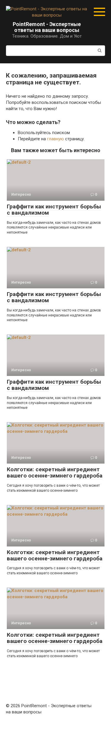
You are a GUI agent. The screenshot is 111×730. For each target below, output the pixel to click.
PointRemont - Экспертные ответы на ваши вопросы (47, 27)
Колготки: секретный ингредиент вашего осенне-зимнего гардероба (54, 472)
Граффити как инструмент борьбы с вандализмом (54, 209)
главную (55, 139)
